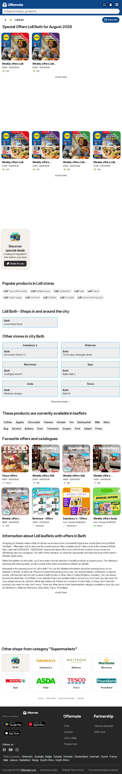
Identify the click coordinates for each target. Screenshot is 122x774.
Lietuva (13, 760)
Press (98, 428)
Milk (97, 422)
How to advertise (104, 725)
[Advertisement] (61, 102)
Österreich (27, 756)
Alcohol (16, 428)
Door (40, 428)
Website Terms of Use (73, 770)
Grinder (61, 422)
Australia (39, 756)
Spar (40, 587)
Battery (29, 428)
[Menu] (117, 4)
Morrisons (32, 587)
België (48, 756)
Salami (88, 428)
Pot (71, 422)
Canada (57, 756)
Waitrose (22, 587)
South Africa (47, 760)
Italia (5, 760)
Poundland (62, 587)
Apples (20, 422)
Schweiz (68, 756)
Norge (35, 760)
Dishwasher (84, 422)
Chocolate (34, 422)
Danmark (94, 756)
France (113, 756)
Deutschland (81, 756)
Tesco (53, 587)
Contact (68, 732)
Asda (46, 587)
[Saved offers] (104, 4)
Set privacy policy (49, 770)
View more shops (59, 401)
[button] (110, 4)
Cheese (48, 422)
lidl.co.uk (28, 571)
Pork (77, 428)
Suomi (104, 756)
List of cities (70, 738)
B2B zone (100, 732)
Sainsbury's (10, 587)
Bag (6, 428)
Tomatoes (53, 428)
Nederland (24, 760)
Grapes (66, 428)
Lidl (15, 291)
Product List (70, 744)
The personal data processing (103, 770)
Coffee (8, 422)
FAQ (66, 725)
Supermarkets (77, 584)
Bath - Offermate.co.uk (18, 546)
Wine (106, 422)
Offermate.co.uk (28, 770)
